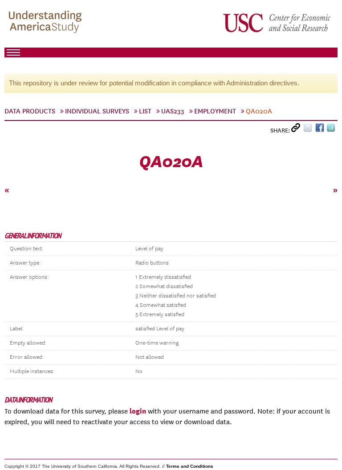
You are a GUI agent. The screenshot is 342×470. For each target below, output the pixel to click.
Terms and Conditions (189, 466)
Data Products (29, 111)
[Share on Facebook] (320, 129)
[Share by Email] (309, 129)
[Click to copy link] (297, 129)
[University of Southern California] (277, 23)
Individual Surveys (97, 111)
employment (215, 111)
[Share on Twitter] (332, 129)
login (138, 411)
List (145, 111)
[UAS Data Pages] (47, 23)
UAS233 (172, 111)
